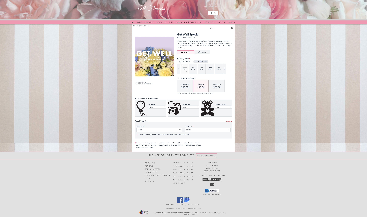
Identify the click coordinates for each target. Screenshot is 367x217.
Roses (159, 22)
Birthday (169, 22)
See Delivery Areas (206, 156)
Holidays (208, 22)
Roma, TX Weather (173, 208)
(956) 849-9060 (213, 6)
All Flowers (151, 9)
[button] (213, 13)
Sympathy (180, 22)
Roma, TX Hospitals (193, 205)
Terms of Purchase (216, 213)
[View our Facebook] (180, 202)
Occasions (194, 22)
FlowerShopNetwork (184, 213)
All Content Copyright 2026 (164, 213)
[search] (232, 28)
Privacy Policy (201, 213)
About (220, 22)
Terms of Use (189, 214)
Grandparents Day (145, 22)
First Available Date (201, 61)
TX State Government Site (191, 208)
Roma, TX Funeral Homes (175, 205)
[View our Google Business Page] (187, 202)
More (230, 22)
